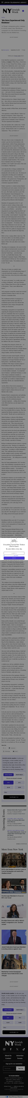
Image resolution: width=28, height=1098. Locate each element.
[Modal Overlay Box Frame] (14, 549)
